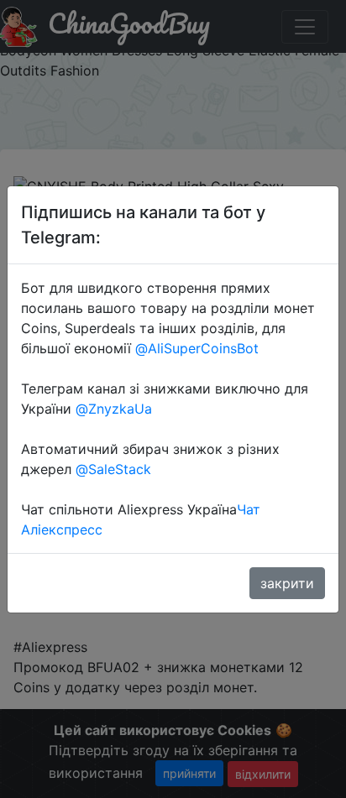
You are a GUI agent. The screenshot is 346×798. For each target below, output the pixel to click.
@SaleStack (113, 469)
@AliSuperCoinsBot (197, 348)
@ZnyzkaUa (114, 408)
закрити (287, 583)
